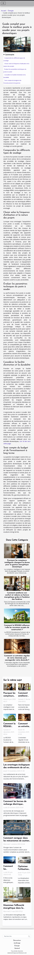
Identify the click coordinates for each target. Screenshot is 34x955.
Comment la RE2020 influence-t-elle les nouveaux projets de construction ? (17, 627)
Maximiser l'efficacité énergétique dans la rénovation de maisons (14, 908)
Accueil (3, 11)
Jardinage (17, 943)
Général (17, 948)
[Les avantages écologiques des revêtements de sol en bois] (17, 754)
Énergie (11, 11)
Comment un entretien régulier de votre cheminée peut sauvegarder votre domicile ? (17, 658)
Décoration (17, 940)
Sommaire (9, 54)
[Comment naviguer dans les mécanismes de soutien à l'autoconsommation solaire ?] (17, 827)
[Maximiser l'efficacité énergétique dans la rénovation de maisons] (17, 895)
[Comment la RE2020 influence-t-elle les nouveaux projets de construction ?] (17, 616)
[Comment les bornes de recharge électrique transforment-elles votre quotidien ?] (17, 791)
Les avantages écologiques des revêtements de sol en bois (16, 767)
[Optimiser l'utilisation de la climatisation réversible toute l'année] (24, 860)
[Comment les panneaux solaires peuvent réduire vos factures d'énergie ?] (9, 860)
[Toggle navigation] (3, 3)
